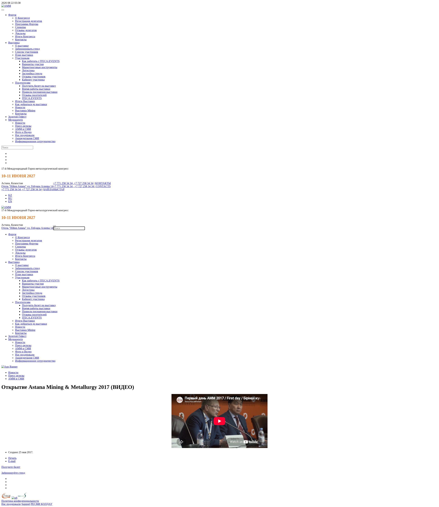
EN (10, 201)
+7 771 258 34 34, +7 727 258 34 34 (73, 183)
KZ (10, 195)
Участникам (22, 58)
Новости (20, 107)
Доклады (20, 33)
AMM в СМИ (16, 378)
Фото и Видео (23, 132)
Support (25, 504)
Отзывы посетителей (34, 95)
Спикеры (20, 27)
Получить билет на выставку (39, 85)
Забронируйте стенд (13, 472)
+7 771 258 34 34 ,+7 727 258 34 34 (21, 189)
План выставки (24, 54)
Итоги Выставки (25, 101)
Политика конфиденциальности (20, 500)
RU (10, 198)
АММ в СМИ (23, 129)
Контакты (21, 39)
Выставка (14, 42)
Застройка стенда (32, 73)
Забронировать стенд (27, 48)
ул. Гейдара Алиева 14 (40, 186)
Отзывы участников (33, 76)
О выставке (22, 45)
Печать (12, 458)
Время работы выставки (36, 88)
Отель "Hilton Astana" (14, 186)
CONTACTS (103, 186)
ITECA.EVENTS (32, 98)
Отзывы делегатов (26, 30)
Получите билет (10, 467)
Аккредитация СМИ (27, 138)
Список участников (26, 51)
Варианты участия (33, 64)
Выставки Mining (25, 110)
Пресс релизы (16, 375)
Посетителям (22, 82)
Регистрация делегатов (28, 21)
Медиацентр (15, 119)
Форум (12, 14)
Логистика (28, 70)
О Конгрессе (22, 17)
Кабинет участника (33, 79)
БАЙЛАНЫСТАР (53, 189)
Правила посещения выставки (39, 92)
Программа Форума (26, 24)
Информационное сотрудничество (35, 141)
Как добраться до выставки (31, 104)
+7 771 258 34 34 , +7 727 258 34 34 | (74, 186)
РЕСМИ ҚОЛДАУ (41, 504)
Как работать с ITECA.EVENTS (41, 61)
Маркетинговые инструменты (39, 67)
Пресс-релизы (23, 125)
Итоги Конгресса (25, 36)
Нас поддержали (24, 135)
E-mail (11, 461)
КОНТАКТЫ (103, 183)
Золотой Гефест (17, 116)
